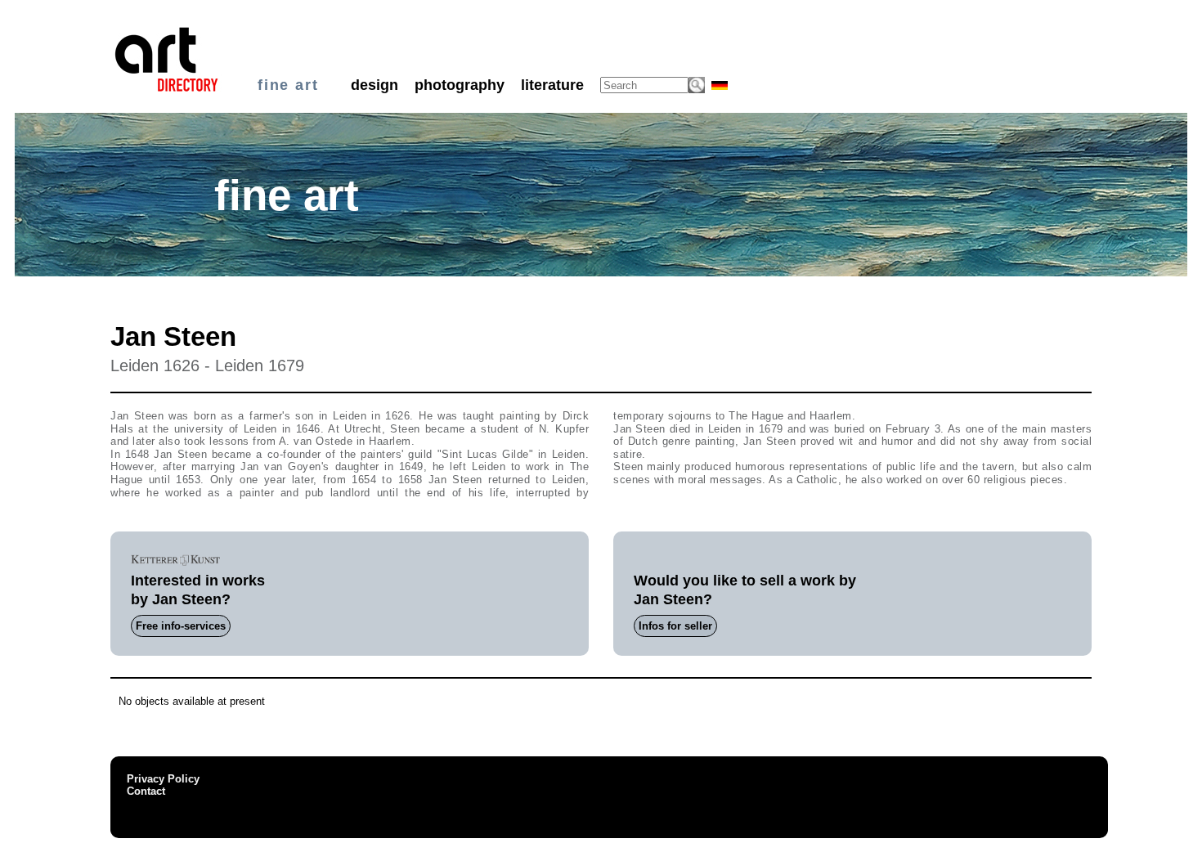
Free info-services (181, 626)
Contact (146, 791)
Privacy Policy (163, 779)
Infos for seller (675, 626)
